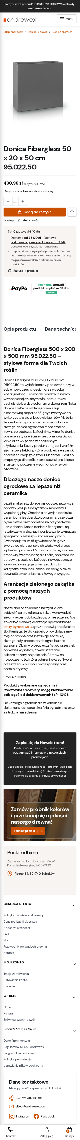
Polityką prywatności (53, 775)
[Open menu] (66, 19)
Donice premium (62, 32)
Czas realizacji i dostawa (20, 921)
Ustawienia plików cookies (22, 1066)
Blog (6, 940)
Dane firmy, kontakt (17, 1041)
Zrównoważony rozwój (19, 1020)
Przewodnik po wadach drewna (25, 946)
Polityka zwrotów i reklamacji (23, 915)
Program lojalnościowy (19, 1053)
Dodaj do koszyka (37, 212)
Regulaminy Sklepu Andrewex (24, 1047)
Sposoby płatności (17, 928)
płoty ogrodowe (16, 626)
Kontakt (9, 953)
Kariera (8, 1013)
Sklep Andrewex (13, 32)
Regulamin (52, 767)
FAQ (6, 934)
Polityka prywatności (18, 1059)
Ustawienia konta (15, 980)
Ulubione (10, 986)
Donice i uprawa (37, 32)
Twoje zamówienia (16, 974)
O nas (8, 1007)
